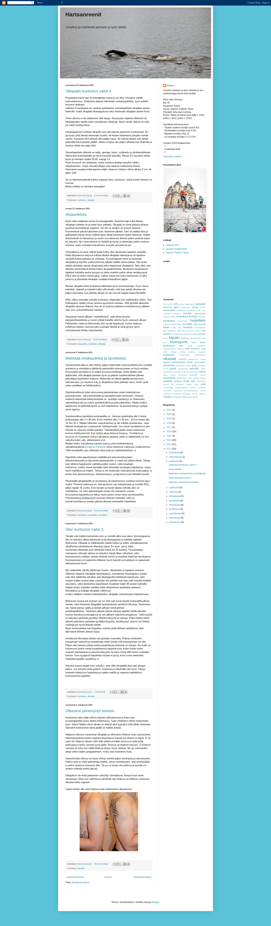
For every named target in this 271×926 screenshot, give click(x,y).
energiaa (177, 314)
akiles (176, 307)
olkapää (90, 200)
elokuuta (173, 492)
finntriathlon (182, 316)
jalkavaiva (181, 331)
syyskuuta (174, 487)
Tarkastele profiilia (172, 156)
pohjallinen (180, 366)
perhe (190, 362)
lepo (187, 348)
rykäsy (202, 371)
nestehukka (185, 355)
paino (203, 359)
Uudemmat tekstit (75, 877)
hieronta (202, 324)
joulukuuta (174, 452)
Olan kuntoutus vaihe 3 (84, 529)
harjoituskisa (176, 324)
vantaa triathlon (198, 387)
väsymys (167, 397)
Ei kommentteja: (101, 195)
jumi (204, 331)
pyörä (173, 368)
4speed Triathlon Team (177, 252)
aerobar (181, 304)
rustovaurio (193, 372)
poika (188, 366)
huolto (173, 328)
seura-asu (183, 375)
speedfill (193, 375)
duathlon (167, 314)
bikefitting (181, 310)
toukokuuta (175, 505)
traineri (166, 384)
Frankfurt (202, 317)
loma (203, 349)
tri (172, 384)
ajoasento (167, 307)
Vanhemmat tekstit (142, 877)
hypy (180, 328)
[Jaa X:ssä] (121, 196)
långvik (174, 352)
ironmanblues (200, 328)
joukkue (197, 331)
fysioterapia (169, 321)
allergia (195, 307)
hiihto (166, 327)
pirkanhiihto (169, 365)
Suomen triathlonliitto (176, 249)
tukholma (179, 384)
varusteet (167, 391)
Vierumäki (176, 394)
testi (193, 381)
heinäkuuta (175, 496)
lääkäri (182, 352)
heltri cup (191, 323)
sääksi (196, 378)
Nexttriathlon (200, 355)
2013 (165, 304)
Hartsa (170, 85)
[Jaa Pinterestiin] (128, 196)
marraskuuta (175, 457)
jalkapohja (172, 331)
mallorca (191, 352)
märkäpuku (168, 355)
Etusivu (108, 877)
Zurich (195, 397)
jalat (165, 331)
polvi (194, 365)
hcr (184, 324)
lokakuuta (174, 461)
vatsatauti (178, 391)
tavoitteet (103, 515)
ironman (188, 327)
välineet (202, 394)
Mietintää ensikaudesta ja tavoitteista (95, 358)
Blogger (155, 902)
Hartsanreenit (83, 14)
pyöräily (194, 368)
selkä (165, 375)
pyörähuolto (183, 369)
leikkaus (180, 349)
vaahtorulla (168, 387)
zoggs (189, 397)
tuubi (196, 384)
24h (175, 304)
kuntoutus (81, 200)
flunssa (193, 316)
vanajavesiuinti (181, 387)
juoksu (167, 333)
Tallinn (203, 378)
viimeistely (186, 394)
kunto (203, 342)
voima (194, 394)
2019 (169, 418)
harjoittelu (81, 515)
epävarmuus (200, 313)
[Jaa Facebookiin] (125, 196)
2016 (170, 304)
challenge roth (194, 310)
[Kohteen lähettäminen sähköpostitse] (114, 196)
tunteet (189, 384)
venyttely (167, 394)
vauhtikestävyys (191, 391)
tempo (186, 381)
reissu (203, 369)
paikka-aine (193, 359)
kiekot (165, 338)
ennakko (187, 313)
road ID (185, 372)
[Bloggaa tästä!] (118, 196)
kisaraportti (178, 342)
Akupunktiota (76, 214)
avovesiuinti (169, 310)
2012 (169, 444)
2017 (169, 427)
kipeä (183, 338)
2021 (169, 410)
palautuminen (179, 362)
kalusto (187, 334)
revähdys (177, 372)
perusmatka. (200, 362)
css (204, 310)
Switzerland (182, 378)
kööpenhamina (169, 349)
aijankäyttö (189, 304)
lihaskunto (195, 349)
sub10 (203, 375)
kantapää (194, 334)
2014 (169, 436)
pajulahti (166, 362)
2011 (169, 449)
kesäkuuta (174, 500)
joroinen (190, 331)
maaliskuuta (175, 513)
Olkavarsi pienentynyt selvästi (89, 711)
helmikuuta (175, 517)
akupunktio (82, 344)
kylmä (189, 346)
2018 (169, 423)
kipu (188, 338)
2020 (169, 414)
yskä (184, 397)
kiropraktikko (195, 338)
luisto (165, 352)
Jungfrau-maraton (95, 446)
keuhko (202, 334)
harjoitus (166, 324)
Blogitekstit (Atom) (81, 882)
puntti (165, 369)
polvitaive (202, 366)
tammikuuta (175, 522)
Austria (203, 307)
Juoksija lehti (172, 245)
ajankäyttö (200, 304)
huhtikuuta (174, 509)
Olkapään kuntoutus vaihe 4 (88, 91)
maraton (202, 352)
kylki (181, 346)
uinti (203, 384)
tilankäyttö (201, 381)
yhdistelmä (176, 397)
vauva (203, 391)
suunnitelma (92, 515)
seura (173, 375)
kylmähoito (201, 346)
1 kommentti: (100, 692)
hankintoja (182, 321)
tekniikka (178, 381)
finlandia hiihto (169, 317)
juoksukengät (177, 334)
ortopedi (182, 359)
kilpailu (174, 338)
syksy (190, 378)
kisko (194, 342)
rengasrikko (168, 372)
